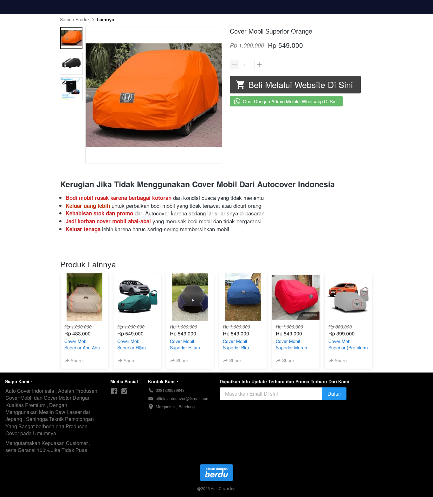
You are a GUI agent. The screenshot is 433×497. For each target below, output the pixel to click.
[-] (114, 391)
